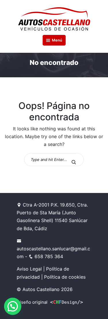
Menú (57, 40)
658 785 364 (48, 256)
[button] (12, 306)
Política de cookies (65, 277)
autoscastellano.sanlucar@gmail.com (53, 252)
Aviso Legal (29, 269)
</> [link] (66, 302)
